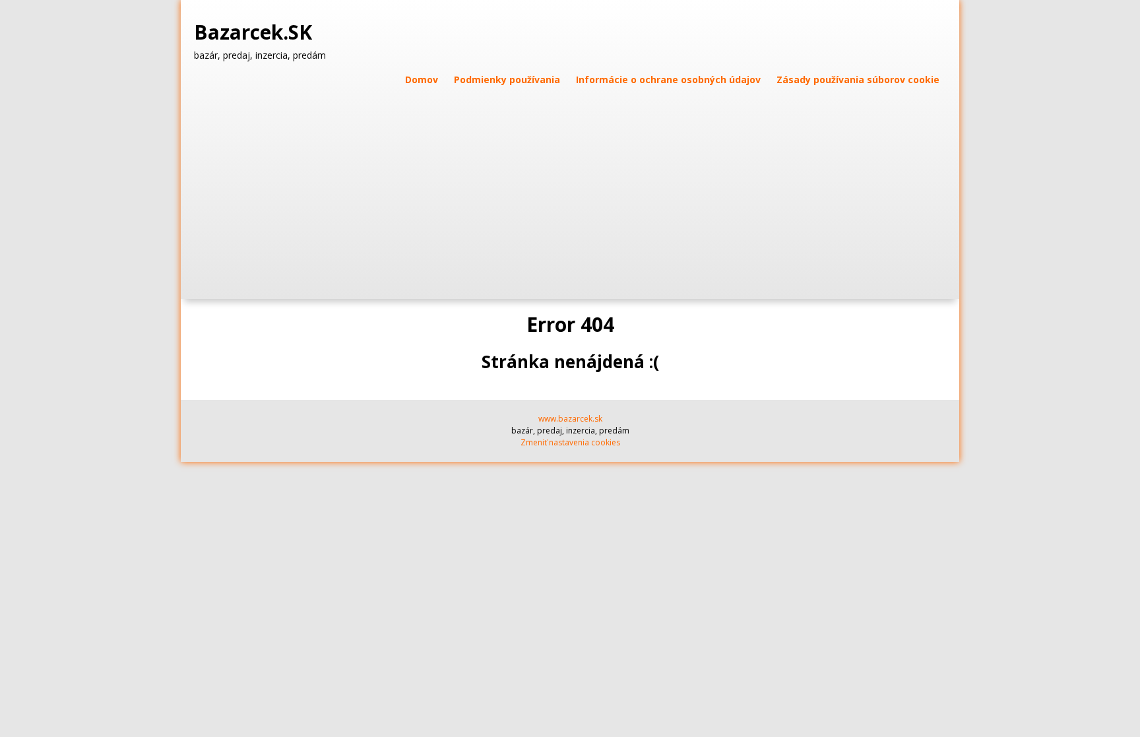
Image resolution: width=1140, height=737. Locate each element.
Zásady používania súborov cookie (857, 79)
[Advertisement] (570, 186)
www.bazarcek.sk (570, 418)
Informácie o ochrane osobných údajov (668, 79)
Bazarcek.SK (255, 32)
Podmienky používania (507, 79)
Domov (421, 79)
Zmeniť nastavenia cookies (570, 442)
